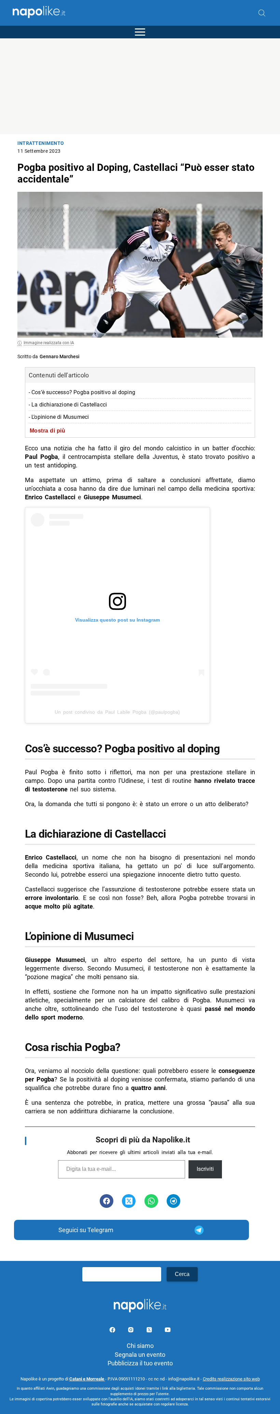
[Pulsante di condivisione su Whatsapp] (151, 1201)
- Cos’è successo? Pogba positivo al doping (82, 392)
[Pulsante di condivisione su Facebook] (106, 1201)
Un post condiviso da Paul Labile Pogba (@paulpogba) (117, 712)
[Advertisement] (140, 86)
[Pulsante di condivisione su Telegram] (173, 1201)
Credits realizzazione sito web (231, 1378)
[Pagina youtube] (167, 1331)
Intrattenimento (40, 143)
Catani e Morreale (87, 1378)
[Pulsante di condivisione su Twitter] (129, 1201)
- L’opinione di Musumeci (59, 417)
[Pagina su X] (150, 1331)
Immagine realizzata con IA (49, 342)
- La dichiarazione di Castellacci (68, 404)
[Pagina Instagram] (131, 1331)
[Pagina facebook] (113, 1331)
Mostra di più (48, 430)
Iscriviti (205, 1169)
